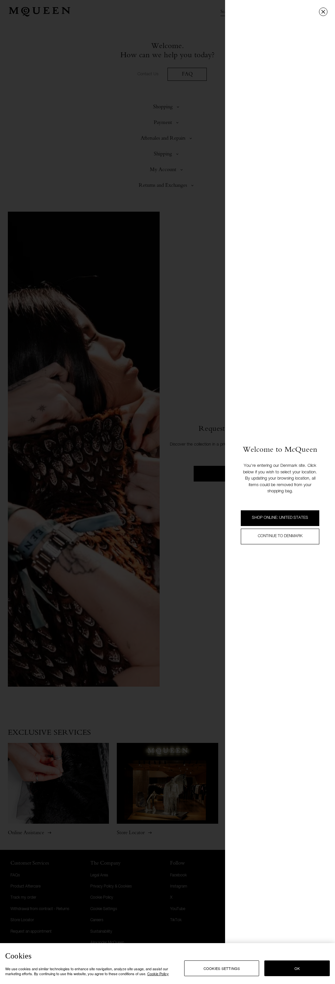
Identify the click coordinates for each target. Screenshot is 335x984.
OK (297, 968)
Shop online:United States (280, 518)
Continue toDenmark (280, 536)
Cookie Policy (158, 973)
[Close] (323, 12)
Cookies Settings (221, 968)
